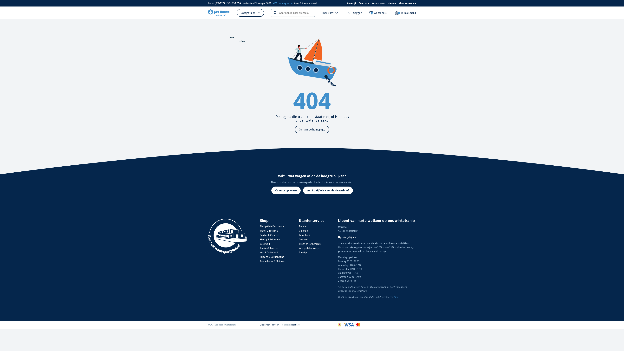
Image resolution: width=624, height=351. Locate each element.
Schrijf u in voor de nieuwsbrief (330, 190)
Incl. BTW (328, 12)
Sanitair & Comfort (269, 235)
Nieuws (392, 3)
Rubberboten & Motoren (272, 261)
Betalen (303, 226)
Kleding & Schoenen (270, 239)
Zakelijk (352, 3)
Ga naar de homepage (312, 129)
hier (396, 297)
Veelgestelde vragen (309, 248)
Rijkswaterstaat (308, 3)
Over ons (364, 3)
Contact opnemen (286, 190)
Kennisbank (378, 3)
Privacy (275, 325)
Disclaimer (265, 325)
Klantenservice (407, 3)
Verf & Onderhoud (269, 252)
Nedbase (295, 325)
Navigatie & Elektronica (272, 226)
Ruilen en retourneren (310, 244)
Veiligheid (265, 244)
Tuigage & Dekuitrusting (272, 257)
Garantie (303, 230)
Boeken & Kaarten (269, 248)
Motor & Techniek (269, 230)
